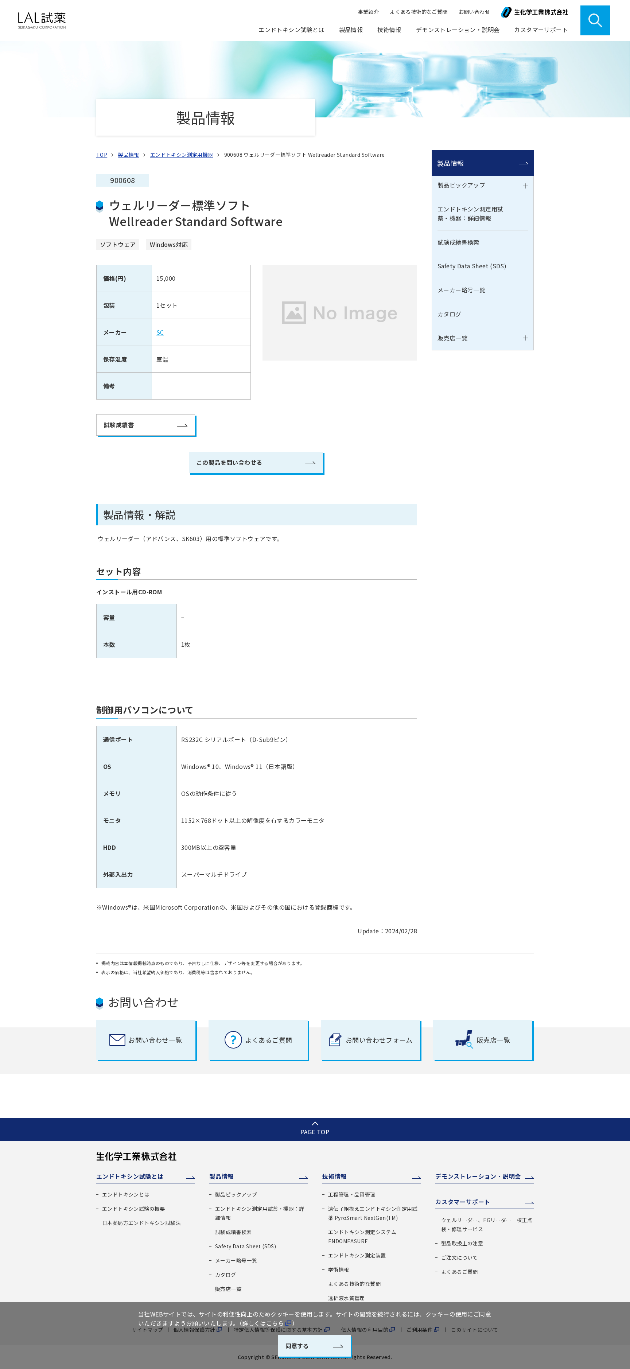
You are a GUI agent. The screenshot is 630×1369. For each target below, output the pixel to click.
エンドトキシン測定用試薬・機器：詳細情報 (470, 213)
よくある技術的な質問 (354, 1283)
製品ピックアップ (461, 184)
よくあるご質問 (459, 1271)
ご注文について (459, 1257)
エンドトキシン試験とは (130, 1176)
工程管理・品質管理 (352, 1194)
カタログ (450, 314)
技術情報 (334, 1176)
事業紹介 (368, 11)
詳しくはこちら (263, 1323)
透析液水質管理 (346, 1298)
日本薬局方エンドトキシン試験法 (141, 1222)
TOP (101, 154)
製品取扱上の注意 (462, 1243)
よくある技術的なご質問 (418, 11)
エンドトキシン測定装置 (357, 1255)
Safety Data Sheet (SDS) (472, 265)
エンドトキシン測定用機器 (181, 154)
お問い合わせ (474, 11)
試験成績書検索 (458, 242)
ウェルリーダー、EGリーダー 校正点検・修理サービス (486, 1224)
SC (160, 332)
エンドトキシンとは (125, 1194)
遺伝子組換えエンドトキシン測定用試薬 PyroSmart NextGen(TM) (372, 1213)
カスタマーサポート (462, 1201)
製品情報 (450, 163)
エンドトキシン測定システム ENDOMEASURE (362, 1236)
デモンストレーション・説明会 (458, 29)
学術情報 (338, 1269)
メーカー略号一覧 (461, 289)
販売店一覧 (452, 338)
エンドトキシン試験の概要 (133, 1208)
